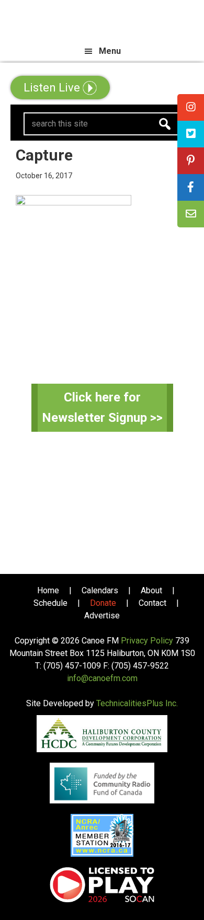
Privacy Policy (147, 641)
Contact (152, 603)
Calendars (100, 590)
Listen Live (53, 87)
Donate (103, 603)
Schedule (50, 603)
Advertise (102, 615)
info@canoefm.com (102, 678)
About (151, 590)
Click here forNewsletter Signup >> (102, 407)
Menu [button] (110, 51)
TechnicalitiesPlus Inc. (137, 703)
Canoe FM (102, 21)
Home (48, 590)
